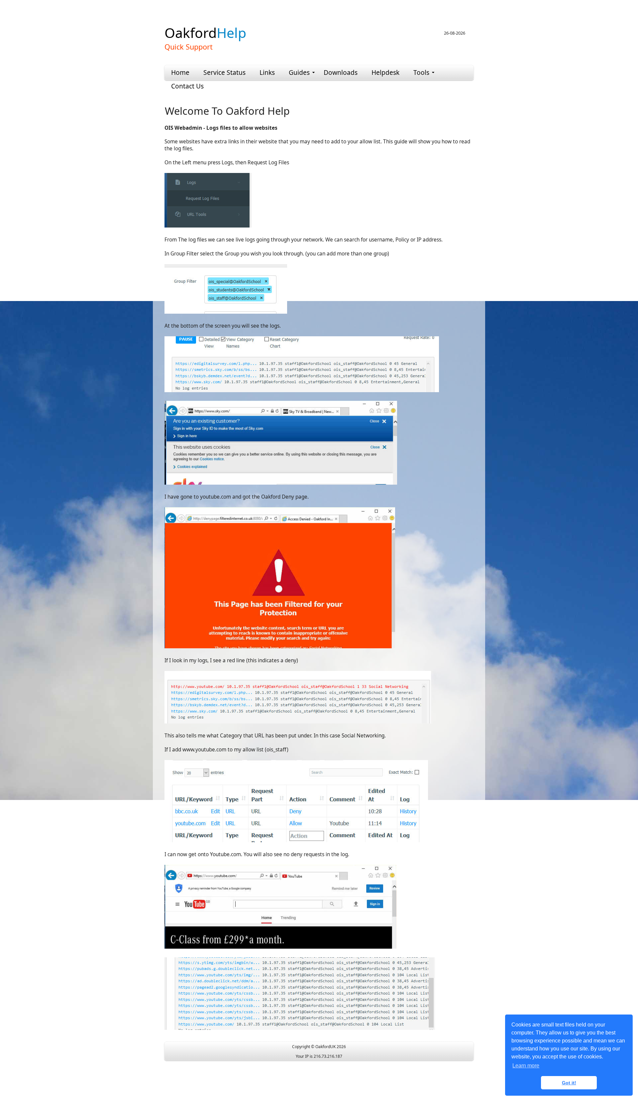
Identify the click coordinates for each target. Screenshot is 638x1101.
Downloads (341, 72)
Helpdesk (385, 72)
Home (180, 72)
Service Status (224, 72)
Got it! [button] (569, 1082)
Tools (421, 72)
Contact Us (187, 85)
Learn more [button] (525, 1065)
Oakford (205, 32)
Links (267, 72)
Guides (299, 72)
